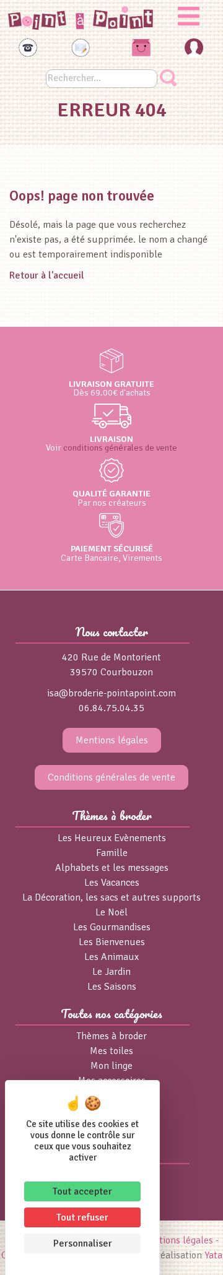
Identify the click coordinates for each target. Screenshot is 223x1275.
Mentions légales (112, 740)
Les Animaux (111, 957)
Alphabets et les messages (111, 868)
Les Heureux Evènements (112, 838)
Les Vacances (111, 882)
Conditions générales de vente (111, 777)
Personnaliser (82, 1243)
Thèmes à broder (112, 1036)
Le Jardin (111, 972)
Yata (213, 1255)
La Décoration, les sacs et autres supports (111, 897)
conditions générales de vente (120, 447)
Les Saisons (111, 986)
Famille (112, 853)
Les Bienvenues (112, 942)
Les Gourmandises (112, 927)
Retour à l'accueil (46, 275)
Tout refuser (82, 1217)
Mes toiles (111, 1051)
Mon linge (111, 1066)
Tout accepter (82, 1191)
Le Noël (111, 912)
